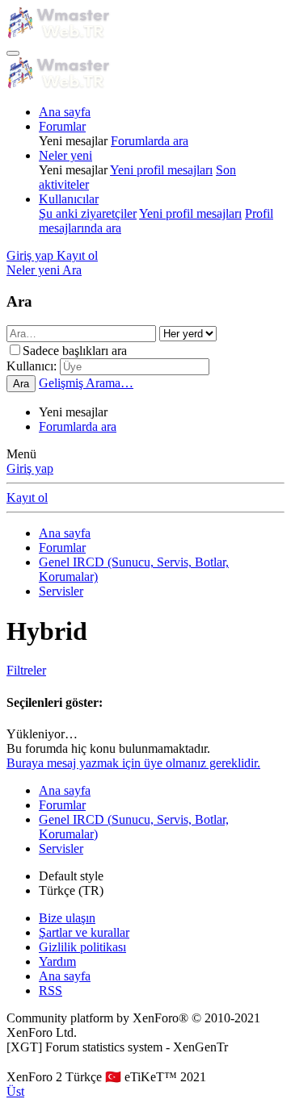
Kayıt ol (27, 497)
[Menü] (12, 53)
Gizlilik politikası (82, 947)
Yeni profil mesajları (161, 170)
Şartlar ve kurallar (84, 932)
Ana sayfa (65, 112)
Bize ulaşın (67, 918)
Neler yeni (65, 155)
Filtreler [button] (26, 670)
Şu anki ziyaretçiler (88, 213)
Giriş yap (29, 468)
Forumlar (62, 126)
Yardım (57, 961)
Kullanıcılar (69, 199)
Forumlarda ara (149, 141)
